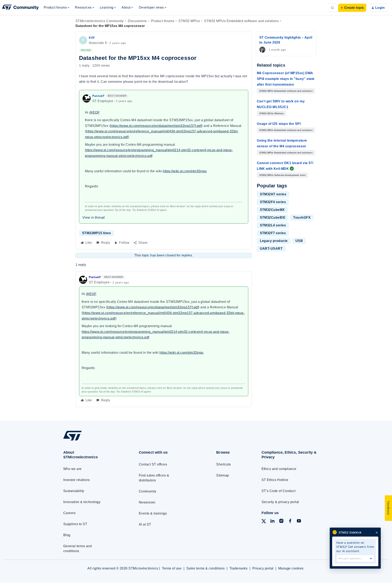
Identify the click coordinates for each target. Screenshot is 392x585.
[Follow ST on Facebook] (290, 521)
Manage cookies (291, 568)
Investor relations (76, 480)
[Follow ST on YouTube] (298, 521)
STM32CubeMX (272, 209)
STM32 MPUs (189, 21)
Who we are (72, 469)
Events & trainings (153, 513)
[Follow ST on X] (264, 522)
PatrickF (98, 95)
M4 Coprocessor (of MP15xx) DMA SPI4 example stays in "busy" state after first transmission (286, 78)
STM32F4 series (273, 202)
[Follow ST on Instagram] (281, 521)
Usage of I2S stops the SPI (279, 123)
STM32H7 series (273, 194)
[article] (163, 339)
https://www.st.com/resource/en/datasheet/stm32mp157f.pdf (156, 126)
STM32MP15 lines (96, 233)
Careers (69, 513)
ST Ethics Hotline (275, 480)
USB (299, 241)
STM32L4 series (273, 225)
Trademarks (238, 568)
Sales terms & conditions (205, 568)
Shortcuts (223, 464)
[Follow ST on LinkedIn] (272, 521)
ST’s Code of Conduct (279, 491)
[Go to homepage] (93, 440)
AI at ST (145, 524)
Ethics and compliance (279, 469)
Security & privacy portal (280, 502)
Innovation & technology (81, 502)
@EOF (94, 112)
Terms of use (172, 568)
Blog (66, 535)
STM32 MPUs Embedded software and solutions (241, 21)
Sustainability (73, 491)
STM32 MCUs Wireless (271, 113)
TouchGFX (302, 217)
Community (147, 491)
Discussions (137, 21)
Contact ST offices (153, 464)
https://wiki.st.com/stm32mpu (185, 171)
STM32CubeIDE (273, 217)
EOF (92, 37)
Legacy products (274, 241)
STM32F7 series (273, 233)
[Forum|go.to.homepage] (20, 8)
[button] (352, 8)
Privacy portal (263, 568)
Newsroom (147, 502)
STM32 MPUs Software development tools (282, 175)
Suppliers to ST (75, 524)
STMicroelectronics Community (100, 21)
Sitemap (222, 475)
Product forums (162, 21)
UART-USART (271, 248)
